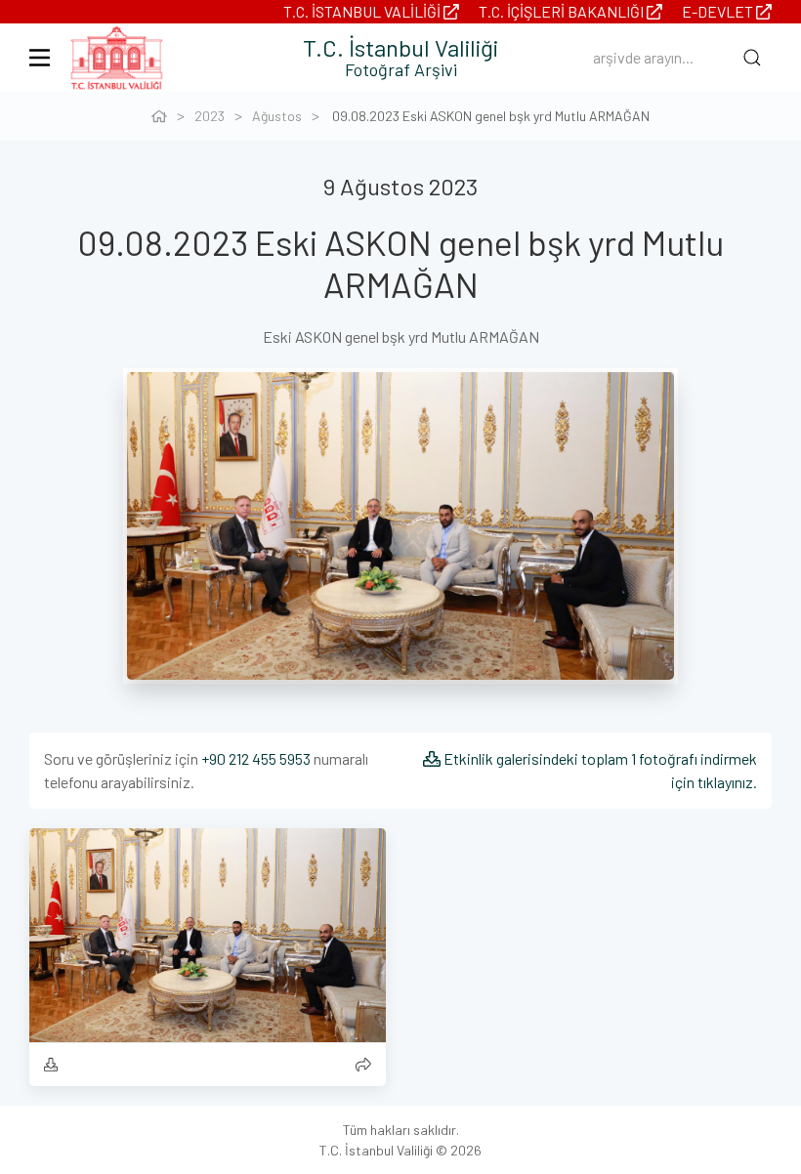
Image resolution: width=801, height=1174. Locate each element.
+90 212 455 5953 (256, 758)
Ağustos (277, 115)
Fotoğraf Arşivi (401, 69)
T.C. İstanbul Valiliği (363, 11)
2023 (209, 115)
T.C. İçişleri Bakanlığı (563, 11)
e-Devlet (719, 11)
